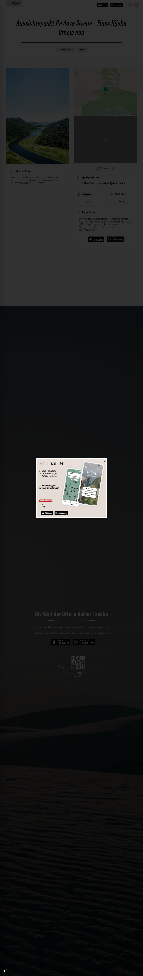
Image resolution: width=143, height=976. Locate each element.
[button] (104, 461)
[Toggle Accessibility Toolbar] (4, 971)
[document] (71, 488)
